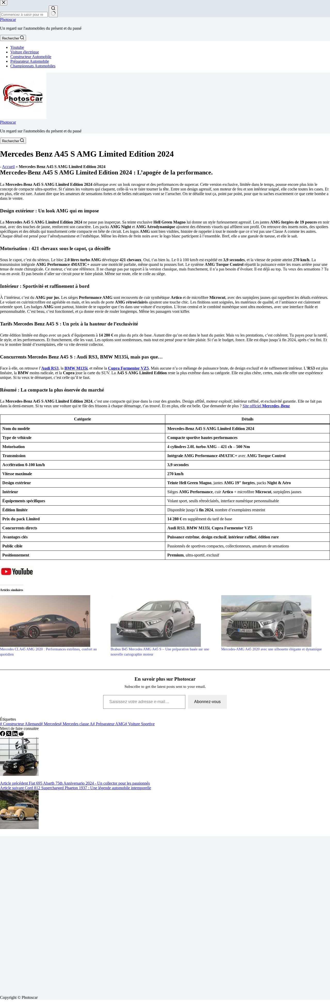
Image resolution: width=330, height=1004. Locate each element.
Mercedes (50, 724)
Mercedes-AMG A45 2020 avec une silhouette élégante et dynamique (271, 649)
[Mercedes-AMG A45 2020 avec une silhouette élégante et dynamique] (274, 621)
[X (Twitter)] (9, 734)
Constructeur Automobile (30, 56)
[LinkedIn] (15, 734)
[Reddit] (21, 734)
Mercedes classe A (76, 724)
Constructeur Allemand (20, 724)
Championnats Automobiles (32, 66)
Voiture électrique (24, 52)
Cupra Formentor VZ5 (128, 368)
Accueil (8, 166)
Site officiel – (266, 406)
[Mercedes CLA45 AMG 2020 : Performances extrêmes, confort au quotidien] (52, 621)
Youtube (17, 47)
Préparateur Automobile (29, 61)
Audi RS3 (50, 368)
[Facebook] (3, 734)
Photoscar (8, 19)
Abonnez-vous (207, 701)
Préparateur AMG (109, 724)
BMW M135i (75, 368)
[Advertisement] (154, 913)
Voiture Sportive (140, 724)
